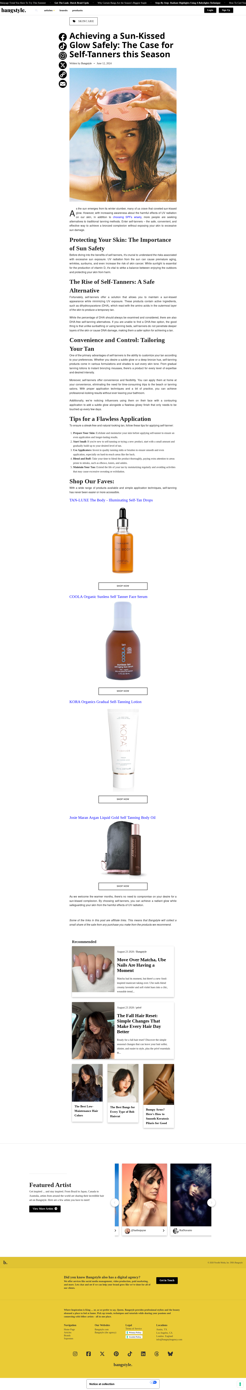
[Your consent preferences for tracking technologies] (240, 1384)
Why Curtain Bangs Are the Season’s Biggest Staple (92, 3)
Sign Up (226, 10)
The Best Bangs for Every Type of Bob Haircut (122, 1112)
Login (210, 10)
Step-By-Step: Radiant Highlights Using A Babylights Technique (158, 3)
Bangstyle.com (102, 1329)
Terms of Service (134, 1328)
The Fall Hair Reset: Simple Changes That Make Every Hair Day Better (139, 1023)
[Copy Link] (62, 74)
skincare (85, 21)
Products (77, 10)
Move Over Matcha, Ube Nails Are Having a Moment (141, 965)
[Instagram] (62, 55)
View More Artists (44, 1208)
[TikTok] (62, 46)
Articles (48, 10)
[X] (62, 65)
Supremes (68, 1338)
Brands (64, 10)
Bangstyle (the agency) (105, 1332)
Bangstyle (86, 63)
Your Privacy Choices (134, 1382)
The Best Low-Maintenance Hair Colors (86, 1111)
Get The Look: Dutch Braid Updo (42, 3)
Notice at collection (101, 1384)
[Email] (62, 84)
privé (138, 1007)
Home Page (69, 1329)
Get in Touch (167, 1280)
